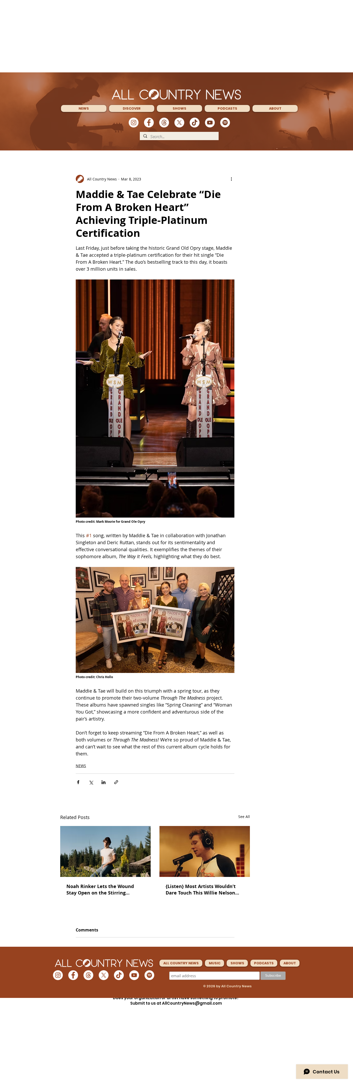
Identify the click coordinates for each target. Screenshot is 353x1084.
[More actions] (231, 179)
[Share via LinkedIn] (103, 782)
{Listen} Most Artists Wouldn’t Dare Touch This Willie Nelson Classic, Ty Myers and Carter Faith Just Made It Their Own (201, 889)
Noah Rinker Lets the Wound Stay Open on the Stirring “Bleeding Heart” (100, 889)
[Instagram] (134, 122)
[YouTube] (210, 122)
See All (244, 816)
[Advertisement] (176, 36)
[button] (83, 108)
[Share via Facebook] (78, 782)
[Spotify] (225, 122)
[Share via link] (116, 782)
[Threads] (164, 122)
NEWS (81, 765)
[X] (179, 122)
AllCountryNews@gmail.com (192, 1003)
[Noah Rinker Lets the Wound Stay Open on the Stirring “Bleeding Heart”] (105, 851)
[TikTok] (194, 122)
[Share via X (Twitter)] (90, 782)
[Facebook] (149, 122)
